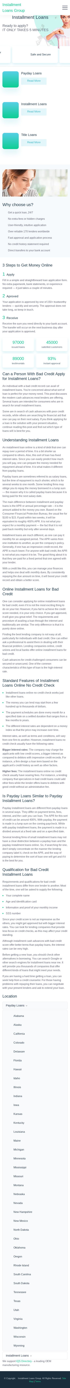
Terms (38, 1381)
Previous (7, 56)
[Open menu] (65, 7)
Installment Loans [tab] (17, 1355)
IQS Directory (24, 1361)
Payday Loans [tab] (15, 1005)
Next (63, 56)
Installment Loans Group (13, 7)
